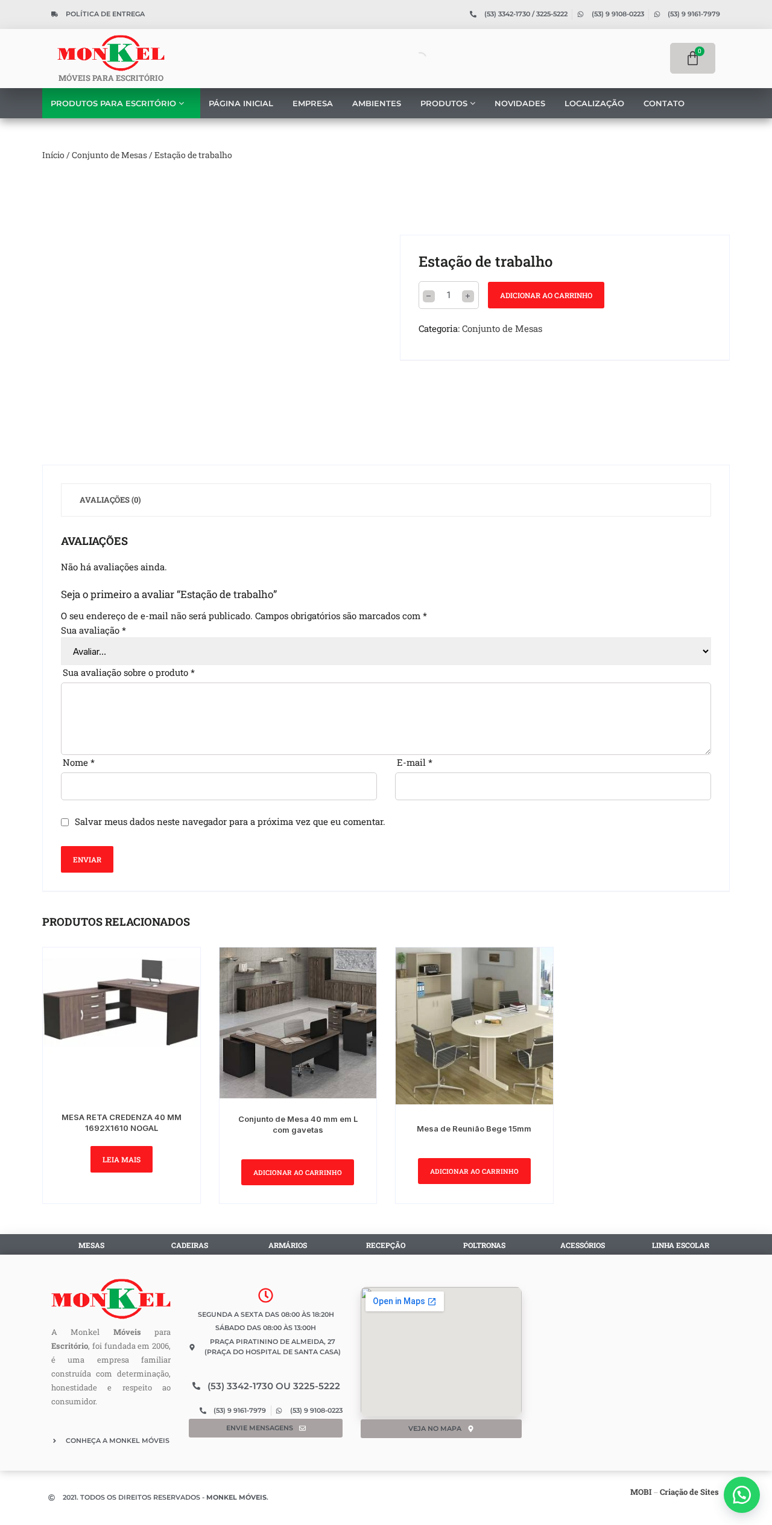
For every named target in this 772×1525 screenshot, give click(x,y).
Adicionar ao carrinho (546, 295)
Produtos (445, 103)
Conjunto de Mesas (109, 155)
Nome (79, 762)
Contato (664, 103)
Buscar (398, 58)
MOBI (641, 1491)
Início (53, 155)
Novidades (520, 103)
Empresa (313, 103)
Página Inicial (241, 103)
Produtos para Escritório (115, 103)
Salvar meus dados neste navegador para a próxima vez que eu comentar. (230, 821)
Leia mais (122, 1159)
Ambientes (376, 103)
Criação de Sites (689, 1491)
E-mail (414, 762)
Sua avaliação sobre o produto (129, 672)
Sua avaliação (93, 630)
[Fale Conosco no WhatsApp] (742, 1495)
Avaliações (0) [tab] (110, 499)
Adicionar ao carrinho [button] (297, 1172)
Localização (594, 103)
